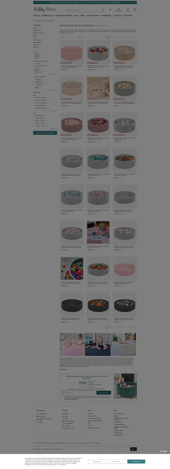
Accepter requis (97, 461)
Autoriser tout (136, 461)
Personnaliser (116, 461)
